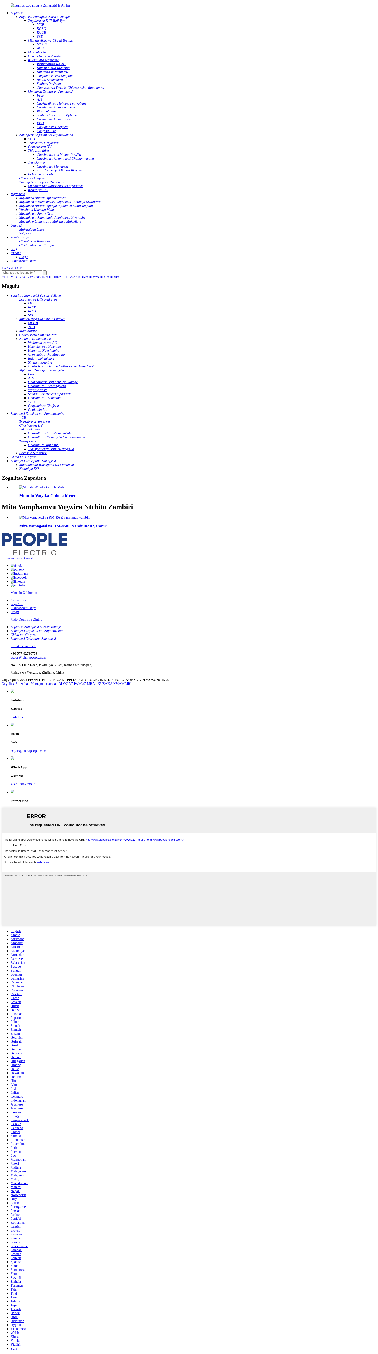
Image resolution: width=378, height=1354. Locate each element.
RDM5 (83, 277)
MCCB (15, 277)
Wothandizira (39, 277)
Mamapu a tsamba (43, 684)
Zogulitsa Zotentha (15, 684)
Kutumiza (56, 277)
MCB (6, 277)
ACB (25, 277)
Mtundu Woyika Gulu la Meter (47, 495)
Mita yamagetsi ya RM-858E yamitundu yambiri (63, 526)
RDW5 (94, 277)
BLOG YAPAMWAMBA (77, 684)
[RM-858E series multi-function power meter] (54, 517)
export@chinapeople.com (28, 657)
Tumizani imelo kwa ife (18, 558)
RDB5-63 (70, 277)
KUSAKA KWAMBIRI (114, 684)
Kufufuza (17, 717)
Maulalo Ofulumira (23, 593)
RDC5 (104, 277)
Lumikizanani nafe (23, 646)
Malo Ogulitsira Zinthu (26, 619)
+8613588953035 (22, 784)
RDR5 (114, 277)
